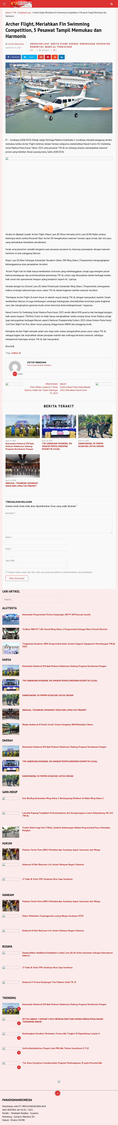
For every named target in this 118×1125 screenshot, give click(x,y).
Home (8, 12)
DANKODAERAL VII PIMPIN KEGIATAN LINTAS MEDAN (48, 695)
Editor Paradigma (16, 44)
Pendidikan (64, 47)
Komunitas (37, 47)
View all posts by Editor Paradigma (39, 365)
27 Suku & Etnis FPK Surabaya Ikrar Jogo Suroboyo (47, 879)
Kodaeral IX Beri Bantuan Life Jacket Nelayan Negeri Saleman (53, 864)
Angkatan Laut (25, 12)
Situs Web (10, 560)
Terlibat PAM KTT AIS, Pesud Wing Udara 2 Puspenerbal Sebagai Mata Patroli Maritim (64, 629)
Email (9, 548)
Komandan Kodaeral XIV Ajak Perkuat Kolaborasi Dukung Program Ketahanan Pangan (64, 666)
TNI (14, 12)
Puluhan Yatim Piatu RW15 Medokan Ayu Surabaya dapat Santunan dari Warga (61, 849)
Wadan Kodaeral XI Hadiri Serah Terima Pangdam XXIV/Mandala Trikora (57, 724)
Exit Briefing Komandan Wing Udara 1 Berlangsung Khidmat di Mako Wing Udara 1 (63, 798)
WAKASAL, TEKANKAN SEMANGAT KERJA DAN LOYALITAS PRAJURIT (54, 710)
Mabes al (50, 47)
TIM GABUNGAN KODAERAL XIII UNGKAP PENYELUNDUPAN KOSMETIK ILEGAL (59, 680)
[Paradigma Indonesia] (21, 4)
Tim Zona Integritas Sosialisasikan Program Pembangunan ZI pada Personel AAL (62, 1063)
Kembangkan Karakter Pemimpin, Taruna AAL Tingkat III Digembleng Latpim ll (61, 1033)
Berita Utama (59, 44)
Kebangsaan (87, 44)
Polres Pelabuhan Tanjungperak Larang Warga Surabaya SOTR (52, 916)
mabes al (16, 353)
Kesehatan (103, 44)
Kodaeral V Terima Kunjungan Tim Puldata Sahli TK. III (49, 982)
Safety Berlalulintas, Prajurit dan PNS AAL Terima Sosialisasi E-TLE (55, 1048)
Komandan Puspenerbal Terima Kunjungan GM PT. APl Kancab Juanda (56, 614)
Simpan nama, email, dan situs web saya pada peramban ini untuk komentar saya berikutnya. (50, 572)
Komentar (11, 513)
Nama (9, 537)
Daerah (74, 44)
